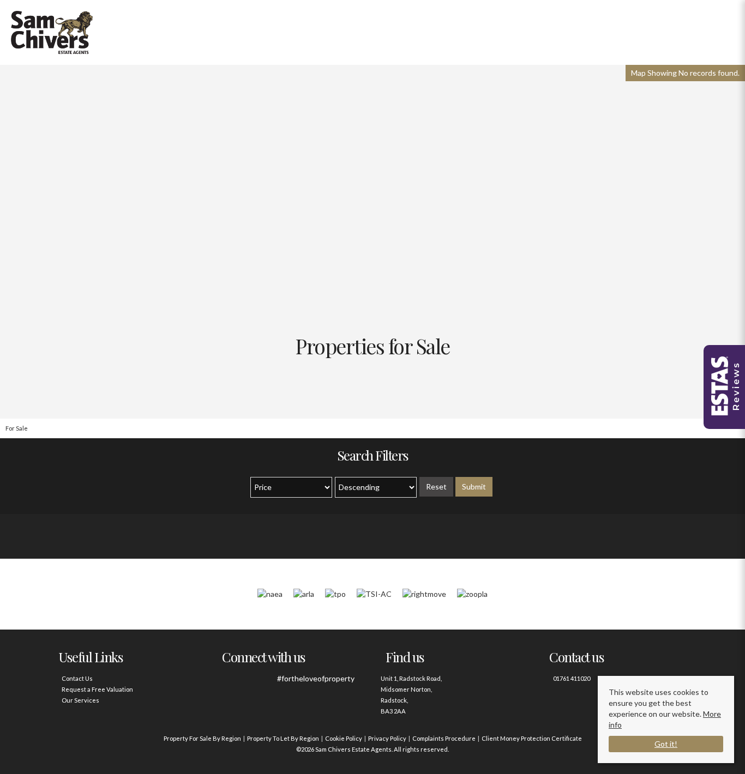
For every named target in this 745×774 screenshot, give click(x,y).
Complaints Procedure (444, 738)
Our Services (80, 700)
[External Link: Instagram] (262, 684)
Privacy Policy (387, 738)
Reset (436, 486)
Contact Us (77, 678)
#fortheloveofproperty (316, 678)
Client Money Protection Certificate (532, 738)
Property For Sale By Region (202, 738)
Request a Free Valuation (97, 689)
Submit (474, 486)
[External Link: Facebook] (232, 684)
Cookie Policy (343, 738)
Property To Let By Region (283, 738)
